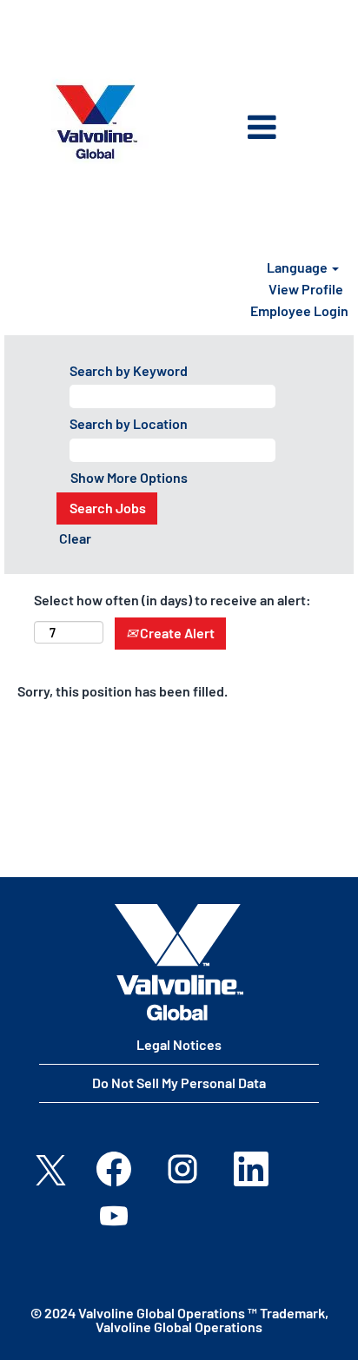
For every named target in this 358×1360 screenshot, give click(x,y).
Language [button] (298, 267)
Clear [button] (75, 538)
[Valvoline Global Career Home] (179, 962)
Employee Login (299, 310)
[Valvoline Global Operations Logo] (96, 122)
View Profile (305, 289)
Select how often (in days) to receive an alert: (172, 599)
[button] (238, 129)
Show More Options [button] (129, 477)
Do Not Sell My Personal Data (179, 1082)
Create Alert (176, 632)
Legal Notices (179, 1044)
